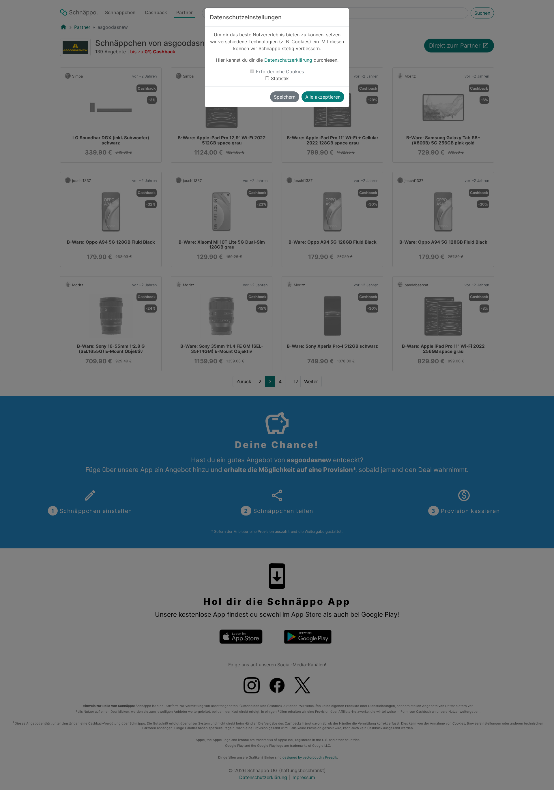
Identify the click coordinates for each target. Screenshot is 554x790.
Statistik (280, 78)
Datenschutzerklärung (288, 60)
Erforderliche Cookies (280, 71)
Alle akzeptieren (322, 97)
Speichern (284, 97)
